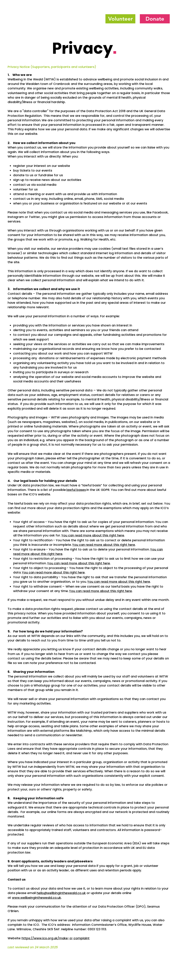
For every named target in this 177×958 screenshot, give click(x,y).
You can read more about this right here (92, 535)
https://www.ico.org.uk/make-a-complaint (56, 938)
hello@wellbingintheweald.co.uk (61, 893)
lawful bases (76, 490)
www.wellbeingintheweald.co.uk (36, 897)
